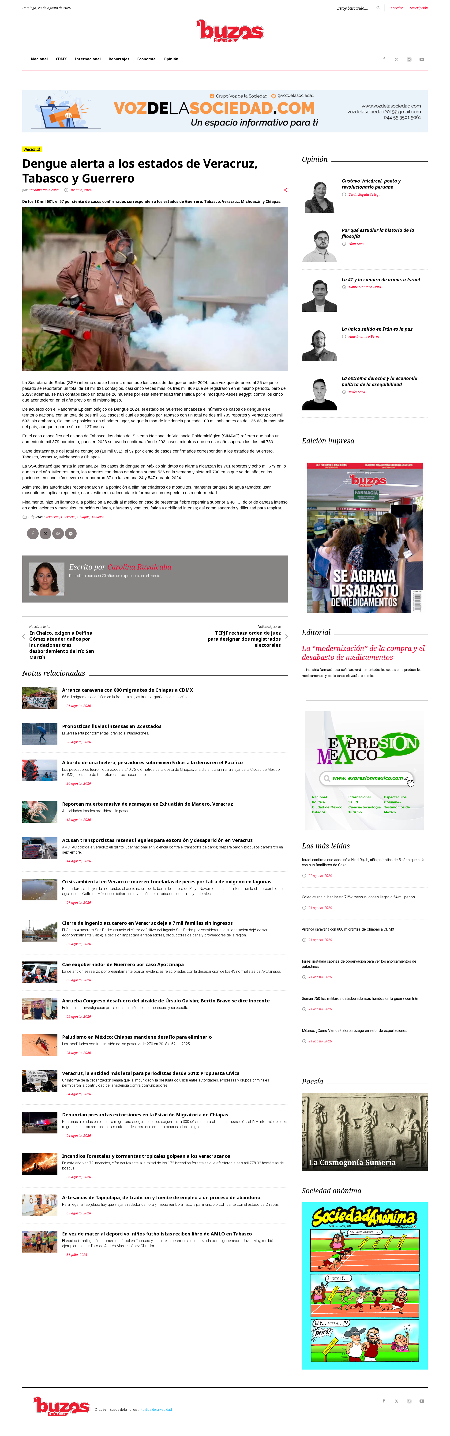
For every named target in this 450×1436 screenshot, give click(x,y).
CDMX (61, 59)
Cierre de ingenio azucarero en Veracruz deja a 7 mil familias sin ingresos (147, 923)
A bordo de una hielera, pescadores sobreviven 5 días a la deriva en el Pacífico (152, 762)
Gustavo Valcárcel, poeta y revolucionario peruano (371, 184)
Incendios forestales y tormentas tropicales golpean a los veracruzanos (146, 1156)
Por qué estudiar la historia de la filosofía (378, 233)
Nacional (39, 59)
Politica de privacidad (156, 1409)
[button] (52, 111)
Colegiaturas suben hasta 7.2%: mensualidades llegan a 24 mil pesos (358, 897)
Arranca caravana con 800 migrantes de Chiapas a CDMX (127, 690)
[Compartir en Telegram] (71, 533)
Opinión (171, 59)
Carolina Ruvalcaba (44, 190)
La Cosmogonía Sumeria (352, 1162)
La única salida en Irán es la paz (377, 329)
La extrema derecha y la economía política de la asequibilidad (379, 381)
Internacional (88, 59)
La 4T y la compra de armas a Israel (381, 279)
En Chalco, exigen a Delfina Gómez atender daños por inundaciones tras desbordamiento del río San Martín (61, 645)
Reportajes (119, 59)
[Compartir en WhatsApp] (58, 533)
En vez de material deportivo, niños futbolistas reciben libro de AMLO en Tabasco (157, 1234)
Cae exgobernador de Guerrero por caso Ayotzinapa (123, 964)
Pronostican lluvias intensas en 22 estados (111, 726)
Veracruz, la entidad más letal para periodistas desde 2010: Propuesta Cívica (151, 1073)
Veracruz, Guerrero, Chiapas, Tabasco (74, 517)
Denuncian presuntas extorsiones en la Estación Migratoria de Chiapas (145, 1114)
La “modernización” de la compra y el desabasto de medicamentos (363, 652)
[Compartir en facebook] (33, 533)
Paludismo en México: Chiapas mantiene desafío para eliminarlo (137, 1037)
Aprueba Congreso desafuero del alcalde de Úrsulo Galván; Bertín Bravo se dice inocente (166, 1001)
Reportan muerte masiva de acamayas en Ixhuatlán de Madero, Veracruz (147, 804)
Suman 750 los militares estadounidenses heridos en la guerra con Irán (360, 998)
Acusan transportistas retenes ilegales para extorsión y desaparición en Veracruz (157, 840)
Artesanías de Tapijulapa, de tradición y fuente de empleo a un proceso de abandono (161, 1197)
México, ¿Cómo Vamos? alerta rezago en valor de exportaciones (354, 1030)
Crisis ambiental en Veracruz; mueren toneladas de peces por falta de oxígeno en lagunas (166, 881)
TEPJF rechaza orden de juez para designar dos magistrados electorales (244, 639)
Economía (146, 59)
